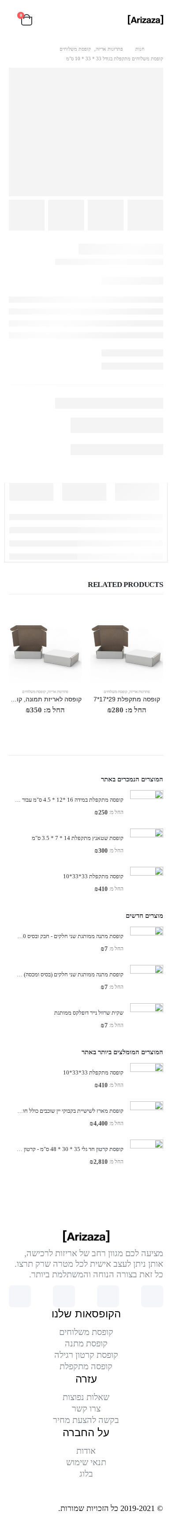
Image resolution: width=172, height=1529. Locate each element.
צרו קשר (86, 1408)
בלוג (86, 1473)
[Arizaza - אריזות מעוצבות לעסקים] (145, 20)
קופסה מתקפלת (86, 1366)
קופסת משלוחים (115, 691)
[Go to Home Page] (160, 49)
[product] (126, 645)
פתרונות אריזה (139, 691)
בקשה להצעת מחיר (86, 1420)
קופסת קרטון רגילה (86, 1355)
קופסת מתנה (86, 1343)
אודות (86, 1451)
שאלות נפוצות (86, 1397)
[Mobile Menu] (51, 19)
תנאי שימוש (86, 1462)
